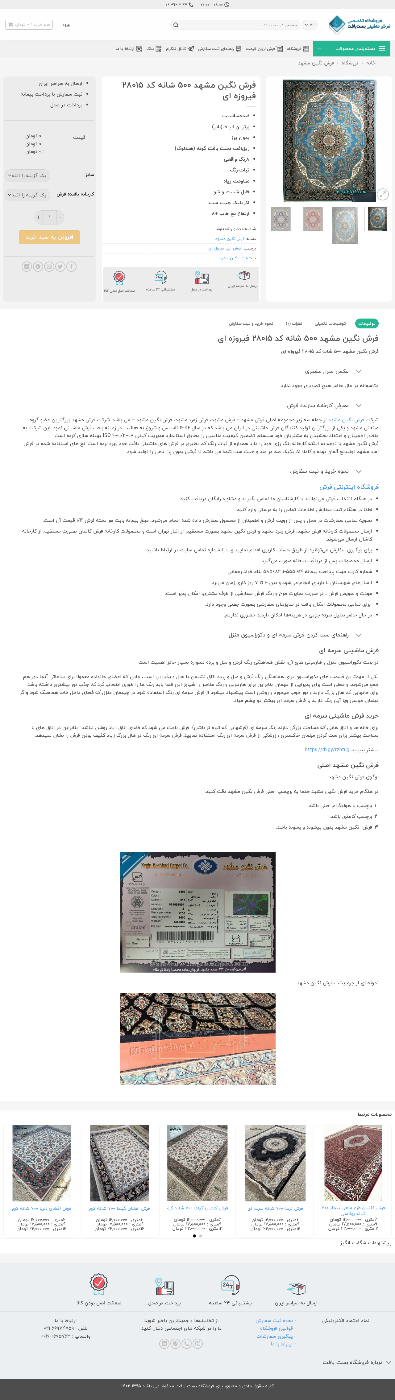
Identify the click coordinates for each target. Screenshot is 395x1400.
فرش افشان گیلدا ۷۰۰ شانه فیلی (247, 1209)
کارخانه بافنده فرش (75, 194)
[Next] (273, 140)
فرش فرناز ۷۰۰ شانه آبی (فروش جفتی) (324, 1211)
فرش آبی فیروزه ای (224, 248)
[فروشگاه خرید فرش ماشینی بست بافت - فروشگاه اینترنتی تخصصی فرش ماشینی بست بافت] (359, 24)
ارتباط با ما (125, 48)
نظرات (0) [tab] (294, 323)
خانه (371, 63)
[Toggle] (359, 372)
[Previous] (380, 140)
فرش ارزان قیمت (260, 48)
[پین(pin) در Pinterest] (38, 266)
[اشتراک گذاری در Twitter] (60, 266)
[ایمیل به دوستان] (49, 266)
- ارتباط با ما (283, 1344)
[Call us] (186, 1344)
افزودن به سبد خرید (49, 237)
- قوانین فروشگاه (278, 1328)
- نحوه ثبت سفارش (276, 1320)
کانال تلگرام (176, 48)
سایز (89, 174)
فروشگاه (294, 48)
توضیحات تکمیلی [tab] (330, 323)
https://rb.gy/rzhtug (327, 749)
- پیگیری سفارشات (276, 1336)
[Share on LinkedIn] (27, 266)
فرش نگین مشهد (316, 63)
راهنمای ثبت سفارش (216, 48)
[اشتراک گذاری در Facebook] (71, 266)
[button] (66, 25)
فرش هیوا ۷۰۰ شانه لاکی (169, 1209)
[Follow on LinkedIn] (164, 1344)
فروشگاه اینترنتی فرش (349, 486)
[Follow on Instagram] (198, 1344)
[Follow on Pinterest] (175, 1344)
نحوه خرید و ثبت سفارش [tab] (251, 323)
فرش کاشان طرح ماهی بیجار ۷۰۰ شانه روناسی (91, 1211)
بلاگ (150, 48)
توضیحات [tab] (367, 323)
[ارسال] (176, 25)
